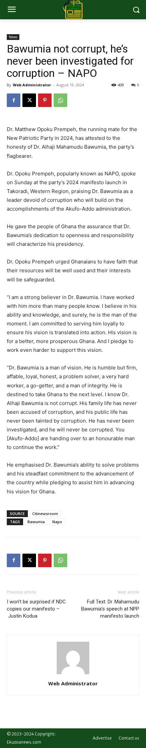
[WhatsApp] (60, 100)
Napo (57, 521)
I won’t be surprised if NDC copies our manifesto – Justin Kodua (36, 609)
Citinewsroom (45, 513)
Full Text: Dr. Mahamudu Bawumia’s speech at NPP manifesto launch (110, 609)
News (13, 37)
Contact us (128, 738)
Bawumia (36, 521)
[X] (29, 100)
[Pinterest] (45, 100)
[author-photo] (73, 674)
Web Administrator (32, 84)
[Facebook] (13, 100)
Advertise (102, 738)
